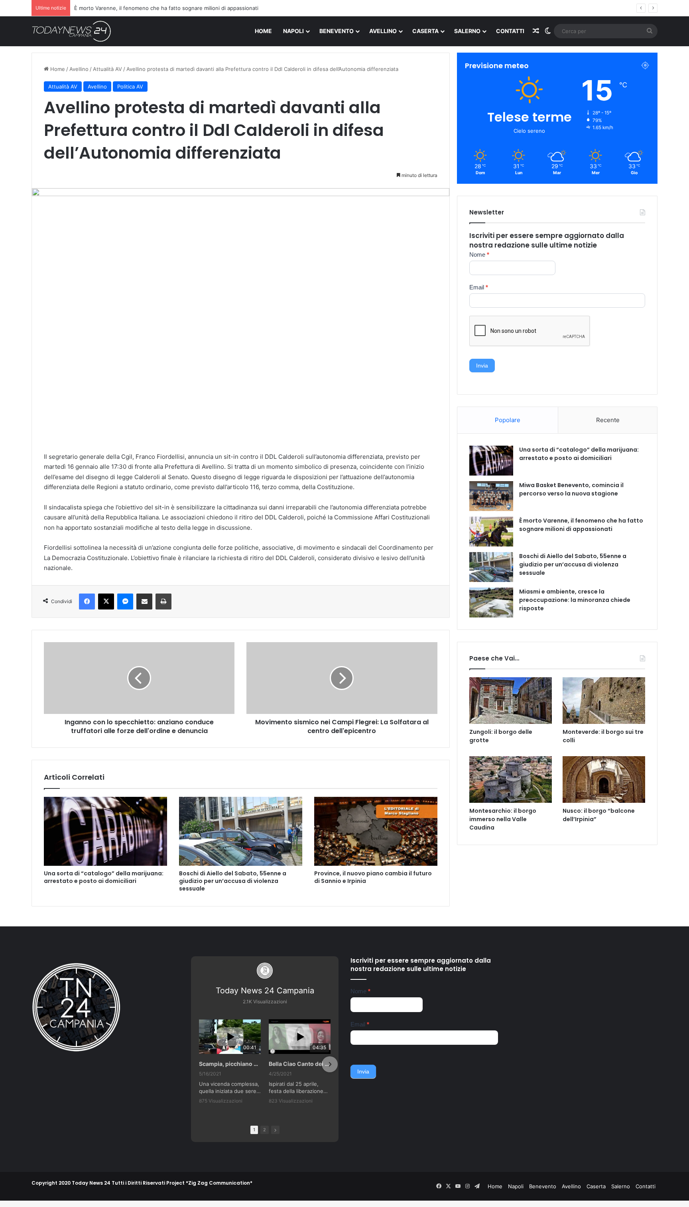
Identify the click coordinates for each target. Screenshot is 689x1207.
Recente (608, 420)
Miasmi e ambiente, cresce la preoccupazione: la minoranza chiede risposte (574, 600)
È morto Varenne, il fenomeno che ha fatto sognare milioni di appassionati (581, 525)
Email (478, 287)
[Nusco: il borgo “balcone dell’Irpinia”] (604, 779)
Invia (482, 365)
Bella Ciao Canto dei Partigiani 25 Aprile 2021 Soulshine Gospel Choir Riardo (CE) (300, 1063)
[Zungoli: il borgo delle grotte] (510, 700)
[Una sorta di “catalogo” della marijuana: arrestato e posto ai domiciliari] (105, 831)
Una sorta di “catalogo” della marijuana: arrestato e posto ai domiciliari (103, 877)
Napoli (293, 31)
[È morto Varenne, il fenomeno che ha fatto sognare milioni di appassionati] (491, 531)
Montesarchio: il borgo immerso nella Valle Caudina (502, 819)
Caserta (425, 31)
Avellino (383, 31)
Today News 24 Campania (265, 990)
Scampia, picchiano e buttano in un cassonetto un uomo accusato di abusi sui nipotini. (230, 1063)
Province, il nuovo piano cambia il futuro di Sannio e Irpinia (373, 877)
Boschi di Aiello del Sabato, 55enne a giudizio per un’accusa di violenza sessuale (232, 880)
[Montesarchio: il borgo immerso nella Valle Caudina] (510, 779)
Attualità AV (107, 69)
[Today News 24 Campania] (71, 31)
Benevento (336, 31)
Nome (479, 254)
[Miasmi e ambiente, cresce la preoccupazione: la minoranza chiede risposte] (491, 602)
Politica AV (130, 86)
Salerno (467, 31)
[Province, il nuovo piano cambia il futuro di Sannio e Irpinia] (375, 831)
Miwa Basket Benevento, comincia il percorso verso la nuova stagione (571, 489)
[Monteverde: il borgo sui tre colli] (604, 700)
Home (263, 31)
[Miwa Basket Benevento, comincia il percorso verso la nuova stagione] (491, 496)
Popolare (507, 420)
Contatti (510, 31)
